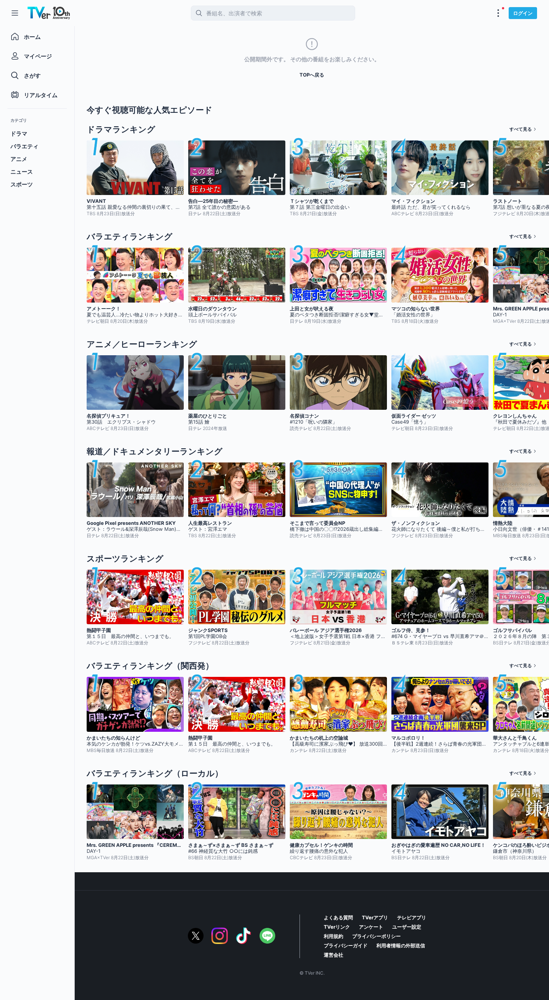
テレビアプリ (411, 917)
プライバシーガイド (345, 945)
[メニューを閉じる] (15, 13)
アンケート (371, 927)
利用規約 (333, 936)
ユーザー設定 (406, 927)
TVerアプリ (375, 917)
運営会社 (333, 955)
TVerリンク (337, 927)
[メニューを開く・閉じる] (498, 13)
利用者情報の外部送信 (400, 945)
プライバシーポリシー (376, 936)
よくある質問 (338, 917)
